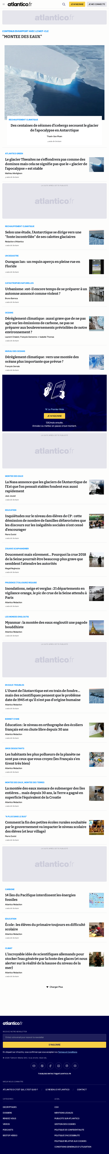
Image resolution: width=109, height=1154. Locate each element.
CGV (56, 1107)
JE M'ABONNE (77, 4)
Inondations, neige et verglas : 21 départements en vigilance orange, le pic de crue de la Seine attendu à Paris (46, 593)
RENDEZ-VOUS (9, 1118)
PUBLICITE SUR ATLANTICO (66, 1118)
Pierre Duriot (10, 534)
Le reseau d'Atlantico (57, 1089)
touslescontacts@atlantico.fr (54, 1074)
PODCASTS (8, 1130)
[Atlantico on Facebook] (50, 1066)
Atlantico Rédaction (13, 602)
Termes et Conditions (67, 1052)
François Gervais (12, 366)
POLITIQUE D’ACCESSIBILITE (67, 1135)
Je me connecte (97, 4)
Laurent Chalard (12, 337)
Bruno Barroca (11, 298)
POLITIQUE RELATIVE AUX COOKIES (70, 1141)
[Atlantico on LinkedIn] (58, 1066)
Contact (82, 1089)
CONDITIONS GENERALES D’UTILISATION (72, 1147)
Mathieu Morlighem (13, 173)
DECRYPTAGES (9, 1107)
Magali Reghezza (12, 568)
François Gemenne (28, 337)
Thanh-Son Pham (54, 136)
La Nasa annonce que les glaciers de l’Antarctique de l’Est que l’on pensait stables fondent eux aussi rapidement (46, 486)
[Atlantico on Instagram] (67, 1066)
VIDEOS (6, 1124)
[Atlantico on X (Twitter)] (42, 1066)
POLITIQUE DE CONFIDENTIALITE (69, 1130)
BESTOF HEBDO (10, 1135)
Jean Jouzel (10, 496)
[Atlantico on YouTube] (75, 1066)
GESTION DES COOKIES (65, 1124)
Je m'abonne (54, 415)
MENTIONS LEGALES (63, 1113)
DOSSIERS (7, 1113)
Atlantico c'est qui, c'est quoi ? (20, 1089)
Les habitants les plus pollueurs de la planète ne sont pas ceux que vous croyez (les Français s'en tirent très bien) (42, 758)
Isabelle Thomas (47, 337)
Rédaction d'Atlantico (14, 241)
